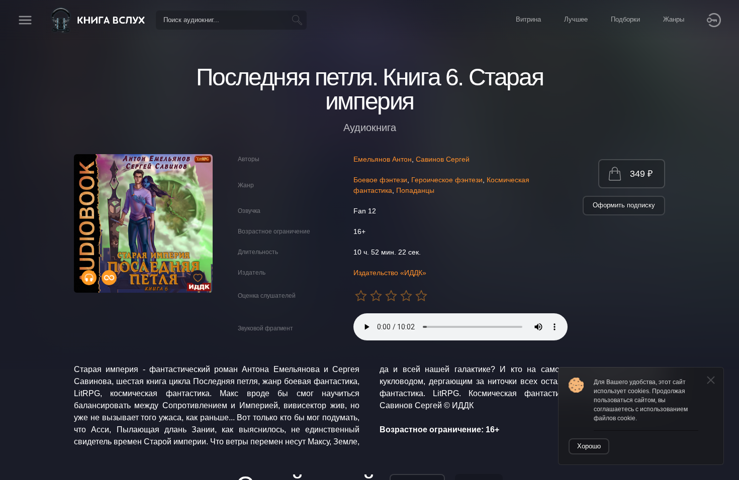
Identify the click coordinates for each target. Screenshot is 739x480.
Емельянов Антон (382, 159)
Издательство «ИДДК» (389, 273)
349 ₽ (641, 174)
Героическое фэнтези (447, 180)
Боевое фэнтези (380, 180)
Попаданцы (415, 190)
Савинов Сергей (443, 159)
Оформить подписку (624, 205)
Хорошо (589, 446)
